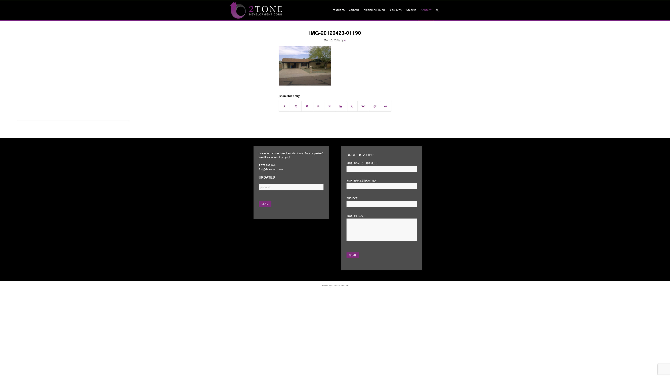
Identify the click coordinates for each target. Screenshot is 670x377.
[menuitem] (338, 10)
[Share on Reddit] (374, 106)
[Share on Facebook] (284, 106)
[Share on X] (295, 106)
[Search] (437, 10)
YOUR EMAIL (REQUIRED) (362, 180)
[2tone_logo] (255, 10)
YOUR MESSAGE (357, 216)
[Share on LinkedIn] (340, 106)
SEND (352, 255)
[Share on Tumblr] (351, 106)
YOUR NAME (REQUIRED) (362, 163)
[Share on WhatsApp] (318, 106)
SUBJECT (352, 198)
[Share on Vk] (363, 106)
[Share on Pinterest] (329, 106)
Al (345, 40)
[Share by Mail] (385, 106)
